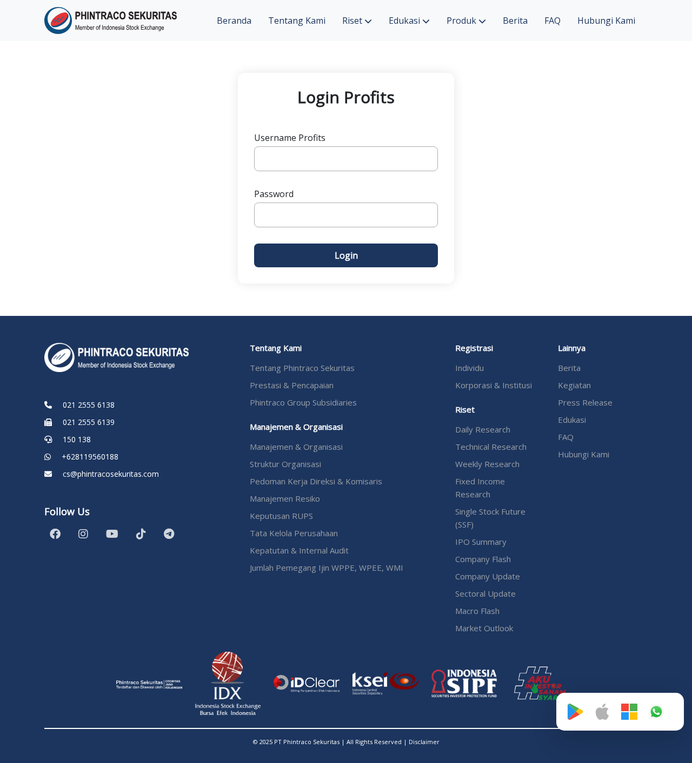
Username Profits (289, 138)
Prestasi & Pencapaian (292, 385)
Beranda (234, 20)
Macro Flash (477, 610)
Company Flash (483, 558)
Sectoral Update (485, 593)
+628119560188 (90, 456)
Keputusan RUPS (281, 515)
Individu (469, 367)
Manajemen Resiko (285, 498)
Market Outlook (484, 628)
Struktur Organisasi (285, 463)
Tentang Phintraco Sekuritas (302, 367)
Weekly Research (487, 463)
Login (346, 255)
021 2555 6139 (89, 422)
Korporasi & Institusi (493, 385)
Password (274, 194)
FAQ (552, 20)
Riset (353, 20)
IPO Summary (481, 541)
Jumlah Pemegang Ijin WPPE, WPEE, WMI (326, 567)
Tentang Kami (296, 20)
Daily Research (482, 429)
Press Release (585, 402)
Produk (462, 20)
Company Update (487, 576)
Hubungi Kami (606, 20)
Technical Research (491, 446)
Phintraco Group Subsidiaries (303, 402)
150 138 (77, 439)
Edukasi (405, 20)
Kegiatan (574, 385)
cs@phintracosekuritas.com (111, 474)
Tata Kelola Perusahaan (294, 533)
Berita (515, 20)
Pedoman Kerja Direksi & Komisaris (316, 481)
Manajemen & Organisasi (296, 446)
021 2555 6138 (89, 405)
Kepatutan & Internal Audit (299, 550)
